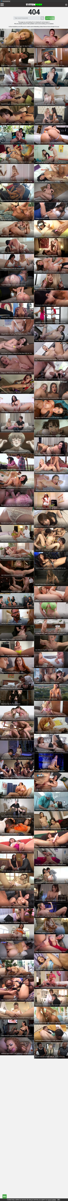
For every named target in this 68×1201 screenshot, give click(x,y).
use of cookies (52, 1199)
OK (58, 1199)
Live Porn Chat (50, 18)
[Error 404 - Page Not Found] (34, 5)
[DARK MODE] (66, 5)
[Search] (42, 18)
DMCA (4, 1196)
